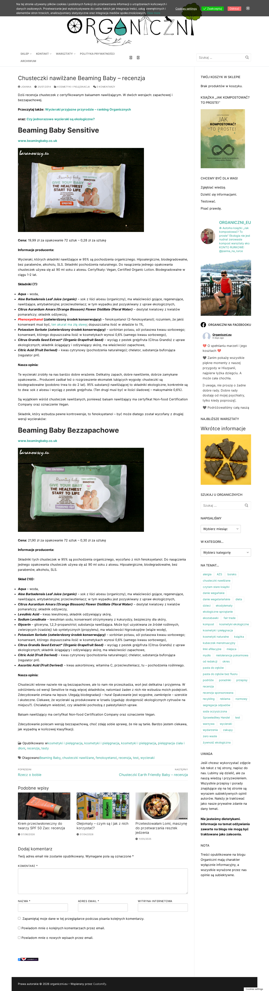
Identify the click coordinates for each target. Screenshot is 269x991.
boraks (231, 574)
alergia (207, 574)
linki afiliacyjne (212, 649)
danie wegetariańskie (216, 599)
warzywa (208, 723)
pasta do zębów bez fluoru (220, 674)
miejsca (231, 649)
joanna (25, 86)
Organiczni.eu (222, 334)
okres (226, 661)
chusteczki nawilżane (78, 758)
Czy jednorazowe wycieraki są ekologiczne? (61, 119)
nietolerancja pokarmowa (232, 655)
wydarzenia (210, 729)
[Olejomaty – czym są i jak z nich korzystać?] (103, 806)
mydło (207, 655)
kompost (208, 624)
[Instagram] (138, 57)
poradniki (225, 680)
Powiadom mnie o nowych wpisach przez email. (57, 938)
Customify (99, 983)
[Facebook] (131, 57)
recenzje (33, 748)
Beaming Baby (49, 758)
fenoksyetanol (106, 758)
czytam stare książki (216, 586)
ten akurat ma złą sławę (69, 324)
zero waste (210, 736)
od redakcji (210, 661)
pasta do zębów (213, 667)
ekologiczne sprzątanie (218, 611)
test (136, 758)
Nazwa (24, 901)
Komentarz (28, 865)
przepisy (242, 680)
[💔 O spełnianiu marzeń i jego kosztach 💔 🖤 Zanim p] (226, 289)
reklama (225, 698)
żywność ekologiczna (217, 742)
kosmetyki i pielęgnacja (73, 86)
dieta (239, 599)
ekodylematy (224, 605)
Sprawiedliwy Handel (216, 717)
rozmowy (241, 698)
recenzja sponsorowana (218, 692)
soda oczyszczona (215, 711)
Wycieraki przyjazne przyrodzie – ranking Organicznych (88, 109)
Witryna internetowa (155, 901)
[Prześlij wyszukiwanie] (247, 57)
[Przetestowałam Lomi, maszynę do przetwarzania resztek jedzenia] (161, 806)
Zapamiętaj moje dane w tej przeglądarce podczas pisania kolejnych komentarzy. (83, 919)
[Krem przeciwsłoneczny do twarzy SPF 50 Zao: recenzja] (44, 806)
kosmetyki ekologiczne (234, 624)
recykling (209, 698)
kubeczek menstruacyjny (219, 643)
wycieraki (147, 758)
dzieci (207, 605)
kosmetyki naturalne (216, 636)
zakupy (228, 729)
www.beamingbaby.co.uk (37, 141)
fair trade (230, 618)
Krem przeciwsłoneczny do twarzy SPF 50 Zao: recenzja (41, 825)
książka (239, 636)
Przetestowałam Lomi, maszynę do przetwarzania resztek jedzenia (161, 828)
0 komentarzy (105, 86)
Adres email (88, 901)
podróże (208, 680)
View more (153, 13)
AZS (219, 574)
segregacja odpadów (216, 705)
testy (45, 748)
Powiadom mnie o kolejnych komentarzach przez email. (63, 928)
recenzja (125, 758)
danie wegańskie (213, 593)
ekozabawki (210, 618)
